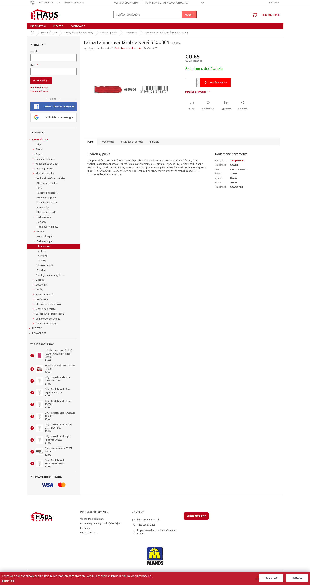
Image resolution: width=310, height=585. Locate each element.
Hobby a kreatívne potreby (50, 178)
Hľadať (189, 14)
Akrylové (42, 256)
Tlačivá (40, 149)
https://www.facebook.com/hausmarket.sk (156, 532)
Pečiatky (41, 222)
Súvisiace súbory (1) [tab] (132, 142)
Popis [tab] (90, 142)
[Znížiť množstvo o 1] (198, 85)
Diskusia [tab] (154, 142)
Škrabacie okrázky (47, 183)
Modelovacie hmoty (47, 227)
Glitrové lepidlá (45, 265)
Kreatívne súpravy (46, 198)
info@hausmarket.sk (148, 519)
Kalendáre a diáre (45, 159)
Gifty (38, 144)
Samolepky (43, 207)
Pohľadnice (42, 299)
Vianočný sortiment (46, 323)
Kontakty (85, 528)
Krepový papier (45, 236)
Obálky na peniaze (46, 309)
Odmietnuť (271, 578)
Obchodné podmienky (126, 3)
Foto (39, 188)
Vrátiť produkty (196, 516)
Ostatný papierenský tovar (50, 275)
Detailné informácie (195, 92)
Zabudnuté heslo (39, 92)
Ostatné (41, 270)
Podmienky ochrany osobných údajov (166, 3)
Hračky (39, 290)
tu (150, 576)
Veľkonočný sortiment (48, 319)
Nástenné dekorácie (48, 193)
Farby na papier (45, 241)
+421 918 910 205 (146, 525)
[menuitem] (38, 26)
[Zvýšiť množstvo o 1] (198, 80)
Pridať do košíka (218, 82)
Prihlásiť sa (41, 80)
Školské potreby (45, 173)
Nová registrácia (39, 87)
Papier (39, 154)
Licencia (40, 280)
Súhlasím (297, 578)
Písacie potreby (44, 168)
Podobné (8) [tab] (107, 142)
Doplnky (42, 260)
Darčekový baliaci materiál (50, 314)
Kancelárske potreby (47, 164)
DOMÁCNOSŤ (39, 333)
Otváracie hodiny (89, 532)
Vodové (42, 251)
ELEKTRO (37, 328)
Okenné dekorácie (47, 202)
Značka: (150, 48)
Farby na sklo (44, 217)
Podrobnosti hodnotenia (128, 48)
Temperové (44, 246)
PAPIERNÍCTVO (40, 139)
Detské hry (42, 285)
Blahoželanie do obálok (48, 304)
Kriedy (40, 232)
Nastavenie (8, 580)
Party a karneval (44, 294)
